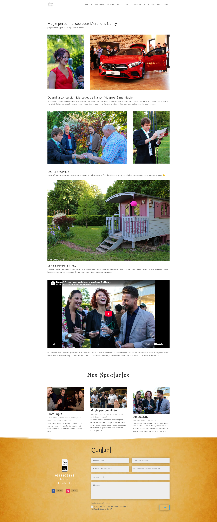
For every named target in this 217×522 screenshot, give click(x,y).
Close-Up (88, 5)
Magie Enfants (139, 5)
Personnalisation (124, 5)
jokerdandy (54, 28)
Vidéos (81, 28)
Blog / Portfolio (154, 5)
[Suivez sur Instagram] (68, 491)
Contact (166, 5)
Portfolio (74, 28)
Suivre (59, 490)
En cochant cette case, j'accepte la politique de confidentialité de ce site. (109, 507)
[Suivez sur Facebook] (53, 491)
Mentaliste (99, 5)
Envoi (164, 507)
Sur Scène (110, 5)
